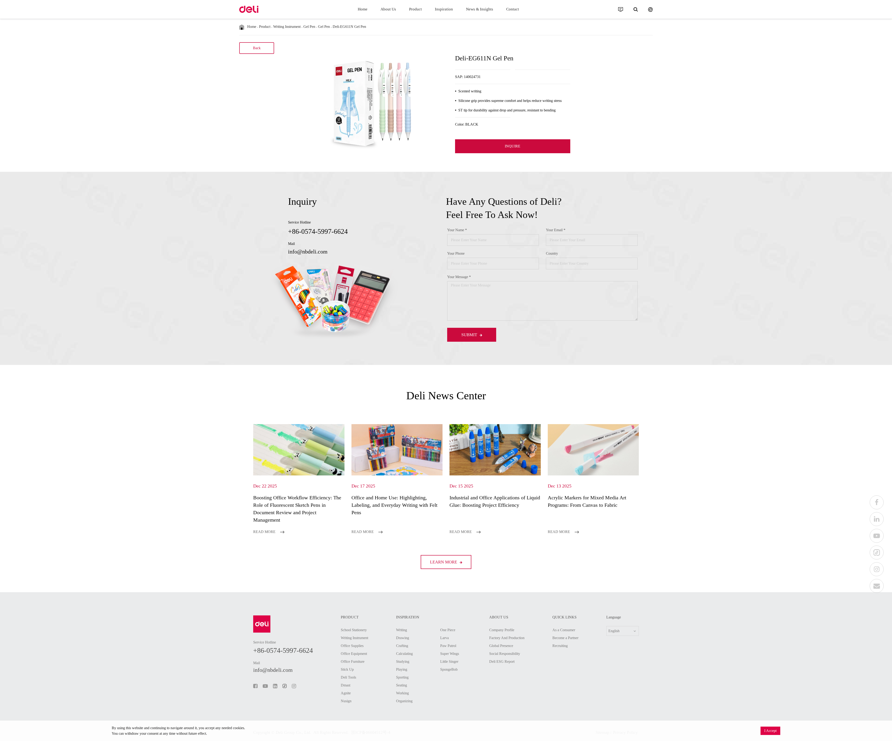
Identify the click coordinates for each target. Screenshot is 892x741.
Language (613, 617)
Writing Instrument (287, 27)
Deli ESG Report (502, 661)
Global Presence (501, 646)
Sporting (402, 677)
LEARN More (444, 562)
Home (362, 9)
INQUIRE (512, 146)
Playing (401, 669)
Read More (264, 532)
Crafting (402, 646)
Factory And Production (507, 638)
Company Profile (501, 630)
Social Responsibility (504, 654)
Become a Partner (565, 638)
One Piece (447, 630)
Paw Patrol (448, 646)
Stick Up (347, 669)
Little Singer (449, 661)
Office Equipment (354, 654)
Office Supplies (352, 646)
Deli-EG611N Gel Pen (349, 27)
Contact (512, 9)
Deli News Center (446, 395)
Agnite (346, 693)
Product (415, 9)
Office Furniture (352, 661)
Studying (402, 661)
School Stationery (354, 630)
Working (402, 693)
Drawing (402, 638)
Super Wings (449, 654)
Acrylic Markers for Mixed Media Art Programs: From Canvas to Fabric (587, 501)
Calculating (404, 654)
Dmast (345, 685)
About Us (388, 9)
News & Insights (479, 9)
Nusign (346, 701)
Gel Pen (309, 27)
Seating (401, 685)
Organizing (404, 701)
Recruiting (560, 646)
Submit (469, 334)
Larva (444, 638)
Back (257, 48)
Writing (401, 630)
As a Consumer (563, 630)
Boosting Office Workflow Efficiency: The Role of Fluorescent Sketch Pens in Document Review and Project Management (297, 509)
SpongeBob (449, 669)
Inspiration (444, 9)
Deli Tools (348, 677)
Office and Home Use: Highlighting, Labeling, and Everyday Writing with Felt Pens (394, 505)
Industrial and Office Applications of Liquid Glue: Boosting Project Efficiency (494, 501)
